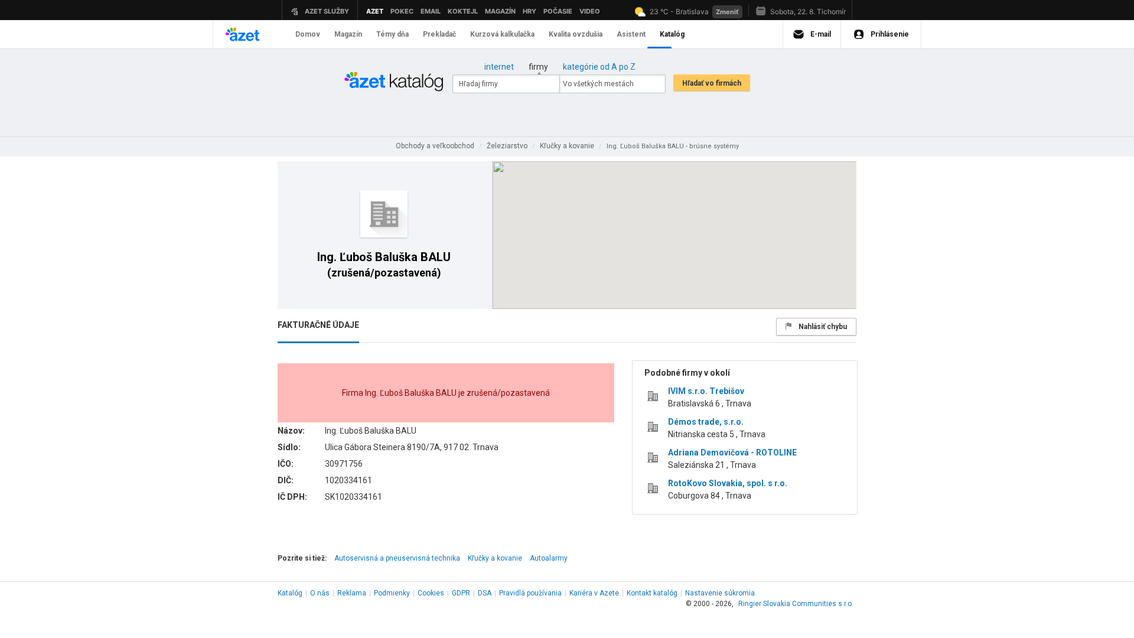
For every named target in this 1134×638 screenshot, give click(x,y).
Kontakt (652, 593)
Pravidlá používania (530, 593)
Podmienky (392, 593)
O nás (320, 593)
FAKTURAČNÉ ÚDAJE (318, 325)
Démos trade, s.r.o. (706, 422)
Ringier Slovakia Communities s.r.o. (795, 604)
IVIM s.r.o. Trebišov (706, 391)
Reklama (351, 593)
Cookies (431, 593)
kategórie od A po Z (599, 66)
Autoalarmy (549, 558)
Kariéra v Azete (594, 593)
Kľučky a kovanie (495, 558)
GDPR (461, 593)
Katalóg (290, 593)
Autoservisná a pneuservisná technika (397, 558)
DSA (484, 593)
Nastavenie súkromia (720, 593)
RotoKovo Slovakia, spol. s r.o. (727, 483)
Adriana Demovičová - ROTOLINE (732, 452)
